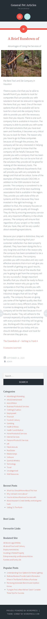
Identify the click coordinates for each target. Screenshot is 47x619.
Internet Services (13, 437)
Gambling (10, 423)
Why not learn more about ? (17, 494)
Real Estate (11, 450)
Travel (9, 467)
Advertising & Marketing (15, 396)
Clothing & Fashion (14, 410)
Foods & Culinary (13, 420)
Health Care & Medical (15, 430)
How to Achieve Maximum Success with (21, 497)
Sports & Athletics (13, 460)
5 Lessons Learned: (12, 347)
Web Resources (12, 474)
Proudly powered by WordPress (22, 610)
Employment (11, 413)
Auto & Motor (12, 403)
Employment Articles (11, 549)
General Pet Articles (23, 5)
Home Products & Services (17, 433)
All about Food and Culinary (14, 546)
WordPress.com (31, 614)
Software (10, 457)
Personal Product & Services (17, 440)
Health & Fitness (13, 427)
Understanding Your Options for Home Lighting (24, 573)
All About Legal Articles (11, 543)
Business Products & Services (18, 406)
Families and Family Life (12, 560)
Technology (11, 464)
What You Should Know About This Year (22, 490)
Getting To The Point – (15, 507)
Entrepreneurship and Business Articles (18, 556)
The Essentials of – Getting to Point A (20, 341)
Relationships (12, 454)
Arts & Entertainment (14, 400)
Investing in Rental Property (13, 553)
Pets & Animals (12, 447)
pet (8, 443)
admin (9, 361)
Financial (10, 416)
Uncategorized (12, 471)
